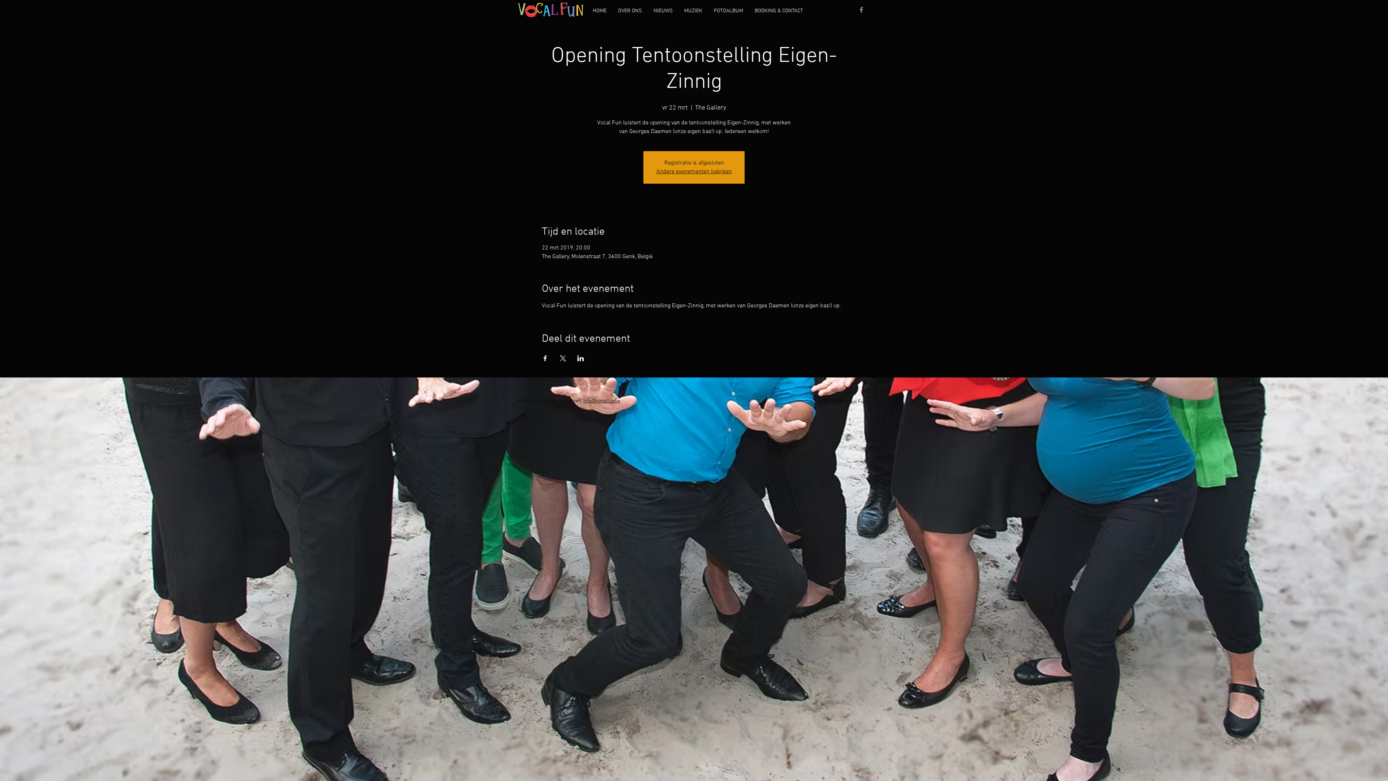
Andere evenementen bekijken (694, 171)
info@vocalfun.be (601, 401)
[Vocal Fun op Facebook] (861, 10)
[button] (630, 11)
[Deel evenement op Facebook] (545, 358)
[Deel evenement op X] (563, 358)
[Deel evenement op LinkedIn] (580, 358)
